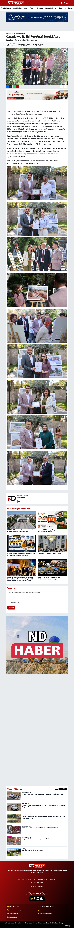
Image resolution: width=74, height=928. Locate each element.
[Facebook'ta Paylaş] (7, 86)
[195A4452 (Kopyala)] (37, 219)
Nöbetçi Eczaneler (14, 906)
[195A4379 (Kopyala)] (37, 467)
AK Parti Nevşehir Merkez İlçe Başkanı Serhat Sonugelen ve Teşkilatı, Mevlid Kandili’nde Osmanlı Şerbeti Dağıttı (20, 578)
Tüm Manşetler (13, 913)
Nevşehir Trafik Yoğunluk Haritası (18, 910)
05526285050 (38, 882)
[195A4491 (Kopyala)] (37, 432)
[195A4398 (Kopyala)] (37, 183)
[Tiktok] (40, 893)
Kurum (70, 8)
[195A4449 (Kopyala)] (37, 361)
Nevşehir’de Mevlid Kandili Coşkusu (50, 553)
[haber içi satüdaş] (38, 95)
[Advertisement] (37, 729)
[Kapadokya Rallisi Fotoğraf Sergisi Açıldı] (37, 66)
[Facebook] (27, 893)
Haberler (8, 33)
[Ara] (64, 3)
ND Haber (21, 497)
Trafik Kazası (6, 8)
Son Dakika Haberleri (46, 913)
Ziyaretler (62, 8)
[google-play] (37, 898)
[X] (30, 893)
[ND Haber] (16, 3)
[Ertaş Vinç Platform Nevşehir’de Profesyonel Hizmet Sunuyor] (52, 567)
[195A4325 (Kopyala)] (37, 290)
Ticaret (32, 8)
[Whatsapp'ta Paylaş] (14, 86)
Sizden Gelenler (50, 8)
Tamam (66, 925)
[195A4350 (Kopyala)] (37, 325)
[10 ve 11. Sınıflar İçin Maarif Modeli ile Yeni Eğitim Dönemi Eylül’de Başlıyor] (21, 543)
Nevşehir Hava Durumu (47, 906)
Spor (26, 8)
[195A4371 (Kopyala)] (37, 396)
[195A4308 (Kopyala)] (37, 254)
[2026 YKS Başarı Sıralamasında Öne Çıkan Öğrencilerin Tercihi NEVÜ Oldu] (21, 520)
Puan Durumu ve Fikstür (46, 910)
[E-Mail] (18, 501)
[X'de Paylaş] (10, 86)
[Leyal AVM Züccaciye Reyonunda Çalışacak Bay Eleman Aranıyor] (52, 520)
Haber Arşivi (13, 917)
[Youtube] (37, 893)
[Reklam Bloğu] (37, 644)
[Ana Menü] (67, 3)
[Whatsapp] (43, 893)
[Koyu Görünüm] (61, 3)
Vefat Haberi (17, 8)
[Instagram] (33, 893)
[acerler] (37, 17)
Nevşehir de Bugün (20, 33)
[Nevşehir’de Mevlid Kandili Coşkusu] (52, 543)
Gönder (11, 607)
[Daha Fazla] (17, 86)
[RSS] (46, 893)
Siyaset (40, 8)
